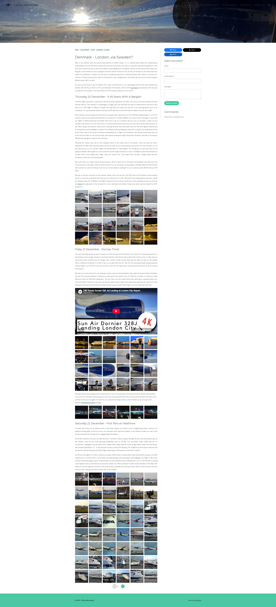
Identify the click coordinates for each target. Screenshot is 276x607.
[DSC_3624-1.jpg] (109, 479)
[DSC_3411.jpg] (137, 224)
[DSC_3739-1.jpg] (151, 493)
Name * (166, 66)
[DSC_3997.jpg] (137, 562)
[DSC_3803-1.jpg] (109, 521)
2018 (93, 50)
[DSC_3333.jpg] (95, 196)
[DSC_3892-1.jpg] (123, 535)
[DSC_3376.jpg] (95, 210)
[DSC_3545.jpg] (109, 384)
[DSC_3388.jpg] (109, 210)
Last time (134, 88)
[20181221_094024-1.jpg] (82, 370)
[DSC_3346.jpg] (137, 196)
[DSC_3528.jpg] (109, 356)
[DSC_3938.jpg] (123, 548)
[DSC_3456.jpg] (95, 238)
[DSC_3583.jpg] (109, 412)
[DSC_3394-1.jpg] (137, 210)
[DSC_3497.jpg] (137, 343)
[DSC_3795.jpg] (137, 507)
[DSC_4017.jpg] (82, 576)
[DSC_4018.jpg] (95, 576)
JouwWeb (198, 600)
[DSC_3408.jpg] (123, 224)
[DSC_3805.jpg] (123, 521)
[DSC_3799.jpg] (82, 521)
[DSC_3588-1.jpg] (137, 412)
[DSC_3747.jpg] (82, 507)
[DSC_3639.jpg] (137, 479)
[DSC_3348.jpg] (151, 196)
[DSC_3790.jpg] (123, 507)
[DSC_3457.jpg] (109, 238)
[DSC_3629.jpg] (123, 479)
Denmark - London (103, 50)
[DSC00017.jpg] (151, 238)
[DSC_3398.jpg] (82, 224)
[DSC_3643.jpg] (82, 493)
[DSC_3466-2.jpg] (137, 238)
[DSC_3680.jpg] (95, 493)
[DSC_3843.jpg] (95, 535)
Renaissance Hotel (88, 403)
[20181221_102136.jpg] (137, 370)
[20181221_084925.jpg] (123, 356)
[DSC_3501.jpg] (151, 343)
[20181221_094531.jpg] (109, 370)
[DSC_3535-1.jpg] (151, 370)
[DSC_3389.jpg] (123, 210)
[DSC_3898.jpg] (151, 535)
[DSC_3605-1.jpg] (151, 412)
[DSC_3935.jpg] (109, 548)
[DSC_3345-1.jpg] (123, 196)
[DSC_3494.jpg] (123, 343)
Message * (168, 87)
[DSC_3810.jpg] (137, 521)
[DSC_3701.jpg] (109, 493)
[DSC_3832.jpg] (82, 535)
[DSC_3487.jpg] (109, 343)
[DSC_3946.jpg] (137, 548)
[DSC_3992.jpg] (123, 562)
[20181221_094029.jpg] (95, 370)
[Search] (269, 5)
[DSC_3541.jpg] (95, 384)
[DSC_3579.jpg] (95, 412)
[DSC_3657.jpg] (151, 479)
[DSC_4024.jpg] (123, 576)
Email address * (169, 76)
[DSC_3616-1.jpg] (95, 479)
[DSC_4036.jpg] (151, 576)
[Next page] (123, 586)
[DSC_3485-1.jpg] (82, 343)
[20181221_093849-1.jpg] (137, 356)
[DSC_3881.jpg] (109, 535)
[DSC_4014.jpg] (151, 562)
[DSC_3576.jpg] (123, 412)
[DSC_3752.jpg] (95, 507)
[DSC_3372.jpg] (82, 210)
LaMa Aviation (26, 5)
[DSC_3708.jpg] (123, 493)
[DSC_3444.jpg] (151, 224)
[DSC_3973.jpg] (95, 562)
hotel (80, 184)
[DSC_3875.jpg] (137, 535)
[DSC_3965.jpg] (82, 562)
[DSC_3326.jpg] (82, 196)
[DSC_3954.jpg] (151, 548)
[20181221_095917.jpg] (123, 370)
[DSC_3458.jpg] (123, 238)
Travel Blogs (84, 50)
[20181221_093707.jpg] (151, 384)
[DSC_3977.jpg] (109, 562)
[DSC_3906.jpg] (82, 548)
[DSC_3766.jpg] (109, 507)
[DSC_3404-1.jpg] (95, 224)
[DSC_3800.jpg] (95, 521)
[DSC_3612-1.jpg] (82, 479)
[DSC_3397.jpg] (151, 210)
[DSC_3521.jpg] (95, 356)
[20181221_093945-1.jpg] (151, 356)
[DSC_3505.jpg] (82, 356)
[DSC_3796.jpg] (151, 507)
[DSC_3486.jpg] (95, 343)
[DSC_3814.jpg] (151, 521)
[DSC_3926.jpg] (95, 548)
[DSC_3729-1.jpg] (137, 493)
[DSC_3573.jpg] (82, 412)
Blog (76, 50)
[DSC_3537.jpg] (82, 384)
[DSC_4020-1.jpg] (109, 576)
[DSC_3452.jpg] (82, 238)
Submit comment (171, 103)
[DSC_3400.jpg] (109, 224)
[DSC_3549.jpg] (137, 384)
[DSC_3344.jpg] (109, 196)
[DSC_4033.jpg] (137, 576)
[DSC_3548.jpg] (123, 384)
